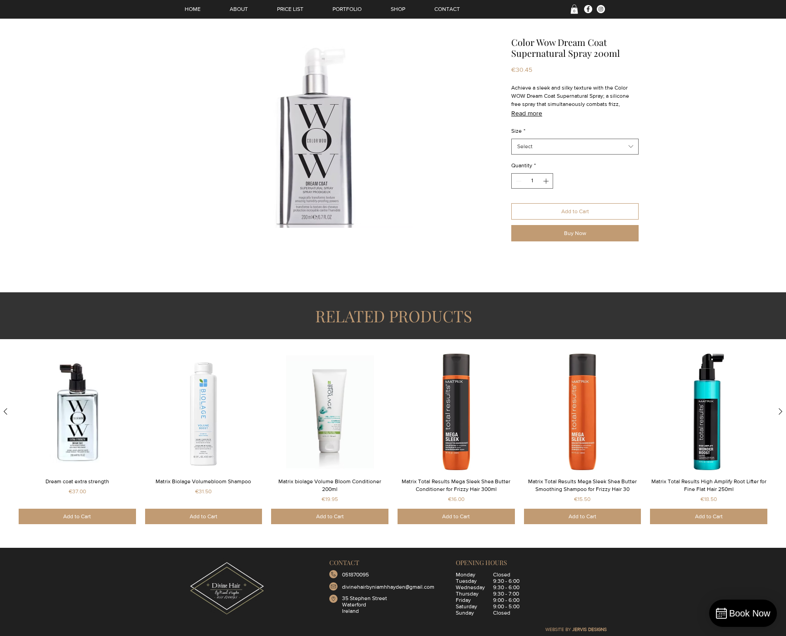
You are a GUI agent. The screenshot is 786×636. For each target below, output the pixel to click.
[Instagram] (601, 9)
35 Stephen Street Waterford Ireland (364, 604)
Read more (526, 113)
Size (518, 131)
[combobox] (575, 147)
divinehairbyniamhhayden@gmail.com (388, 587)
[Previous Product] (5, 411)
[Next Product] (780, 411)
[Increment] (547, 181)
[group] (393, 438)
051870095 (355, 574)
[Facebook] (588, 9)
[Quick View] (77, 412)
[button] (574, 9)
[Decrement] (518, 181)
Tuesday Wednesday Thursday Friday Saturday (470, 594)
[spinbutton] (532, 181)
